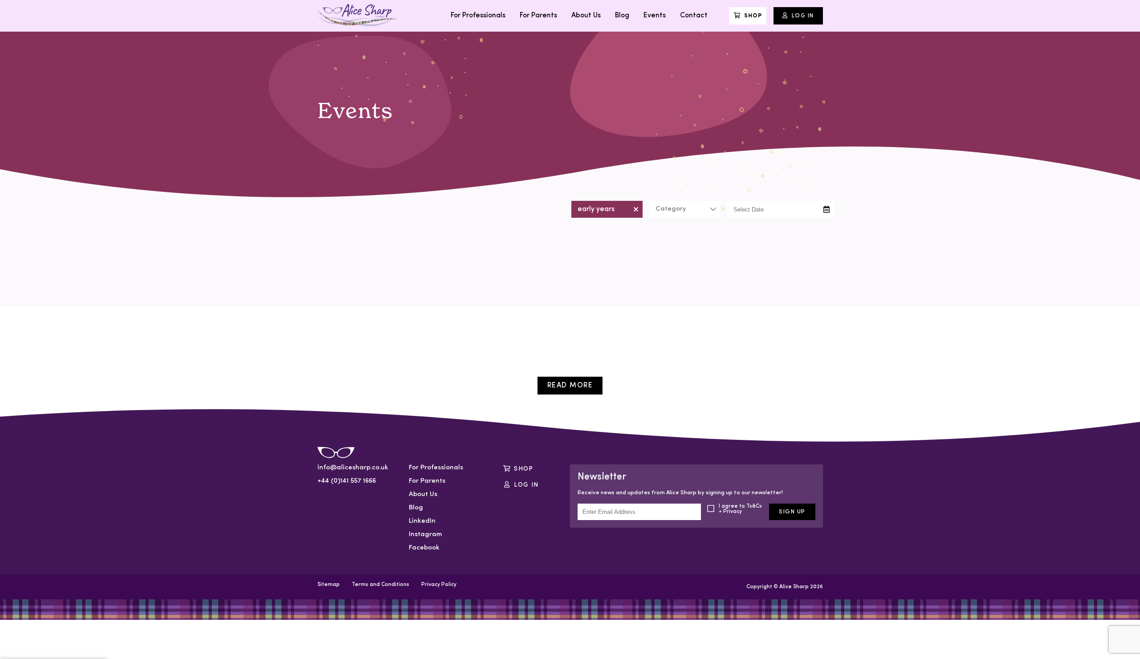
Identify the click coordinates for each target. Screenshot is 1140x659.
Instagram (425, 534)
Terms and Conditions (380, 584)
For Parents (538, 15)
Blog (622, 15)
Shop (753, 16)
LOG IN (803, 16)
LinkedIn (422, 521)
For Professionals (478, 15)
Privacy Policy (438, 584)
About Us (586, 15)
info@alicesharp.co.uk (352, 467)
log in (526, 485)
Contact (694, 15)
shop (523, 469)
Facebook (424, 548)
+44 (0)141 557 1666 (347, 481)
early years (596, 209)
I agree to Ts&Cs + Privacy (740, 509)
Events (654, 15)
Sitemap (329, 584)
